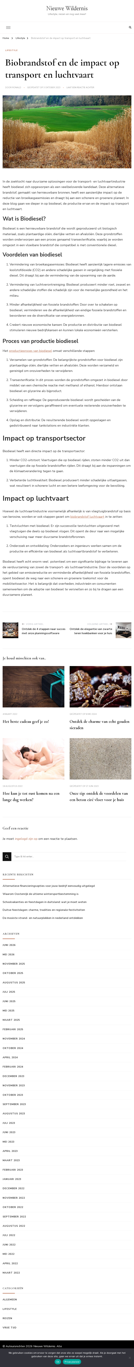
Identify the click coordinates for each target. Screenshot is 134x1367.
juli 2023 (9, 1123)
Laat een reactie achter (80, 87)
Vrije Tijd (10, 1327)
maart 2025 (11, 1020)
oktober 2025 (13, 973)
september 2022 (14, 1216)
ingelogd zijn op (26, 839)
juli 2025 (9, 992)
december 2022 (13, 1188)
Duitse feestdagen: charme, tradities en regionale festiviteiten (44, 910)
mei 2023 (8, 1141)
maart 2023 (11, 1160)
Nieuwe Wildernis (67, 8)
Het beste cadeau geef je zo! (26, 721)
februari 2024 (13, 1066)
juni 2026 (9, 945)
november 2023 (14, 1085)
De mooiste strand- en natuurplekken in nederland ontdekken (43, 918)
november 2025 (14, 964)
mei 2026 (8, 954)
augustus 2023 (14, 1113)
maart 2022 (11, 1272)
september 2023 (14, 1104)
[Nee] (129, 1357)
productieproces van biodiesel (30, 351)
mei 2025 (8, 1010)
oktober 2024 (13, 1048)
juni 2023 (9, 1132)
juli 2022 (9, 1235)
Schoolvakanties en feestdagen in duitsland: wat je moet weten (45, 902)
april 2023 (10, 1151)
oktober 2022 (13, 1207)
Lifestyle (11, 50)
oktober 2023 (13, 1095)
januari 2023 (12, 1179)
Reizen (7, 1318)
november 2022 (14, 1198)
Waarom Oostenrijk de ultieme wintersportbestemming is (41, 894)
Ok (57, 1361)
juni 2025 (9, 1001)
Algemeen (10, 1299)
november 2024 (14, 1038)
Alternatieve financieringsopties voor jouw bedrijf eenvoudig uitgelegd (49, 886)
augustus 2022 (14, 1226)
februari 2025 (13, 1029)
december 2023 (13, 1076)
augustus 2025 (14, 982)
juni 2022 (9, 1244)
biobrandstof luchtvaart (87, 517)
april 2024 (10, 1057)
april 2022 (10, 1263)
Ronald (16, 87)
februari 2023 (13, 1170)
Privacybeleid (72, 1361)
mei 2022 (8, 1254)
